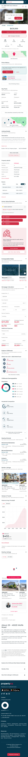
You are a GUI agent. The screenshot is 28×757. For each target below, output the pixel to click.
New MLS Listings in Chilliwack (10, 675)
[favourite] (23, 6)
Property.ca (4, 686)
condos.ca (3, 723)
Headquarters (15, 723)
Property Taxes (4, 337)
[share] (26, 6)
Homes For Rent (8, 738)
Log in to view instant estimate (14, 32)
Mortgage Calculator (5, 736)
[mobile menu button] (26, 2)
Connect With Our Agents (7, 735)
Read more (4, 146)
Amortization (17, 306)
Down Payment (5, 299)
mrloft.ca (9, 723)
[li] (7, 694)
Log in (9, 18)
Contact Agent (14, 611)
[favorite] (17, 475)
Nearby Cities (5, 669)
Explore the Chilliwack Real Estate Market (13, 663)
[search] (15, 2)
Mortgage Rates (15, 736)
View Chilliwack (5, 542)
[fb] (5, 694)
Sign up (18, 18)
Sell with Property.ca (14, 733)
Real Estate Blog (5, 733)
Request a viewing (13, 754)
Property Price (5, 293)
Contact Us (23, 733)
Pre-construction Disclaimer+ (14, 747)
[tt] (2, 694)
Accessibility (11, 725)
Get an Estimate (14, 248)
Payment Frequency (6, 313)
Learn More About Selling (14, 252)
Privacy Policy (18, 725)
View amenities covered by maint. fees (14, 112)
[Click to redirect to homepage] (3, 2)
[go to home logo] (7, 684)
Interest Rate (5, 306)
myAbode (11, 686)
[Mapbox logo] (5, 578)
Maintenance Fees (5, 330)
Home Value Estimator (19, 735)
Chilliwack (4, 7)
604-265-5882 (14, 606)
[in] (9, 694)
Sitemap (6, 726)
